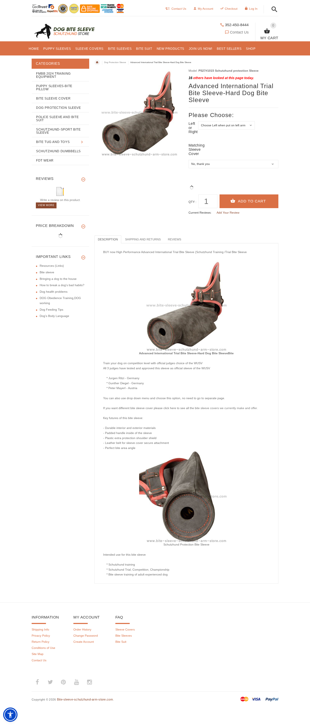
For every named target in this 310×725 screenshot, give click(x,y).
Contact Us (239, 32)
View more (46, 205)
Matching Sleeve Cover (193, 149)
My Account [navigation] (205, 8)
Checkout (231, 8)
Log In (253, 8)
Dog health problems (53, 291)
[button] (273, 10)
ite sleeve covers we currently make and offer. (227, 408)
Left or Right (193, 128)
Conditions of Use (43, 648)
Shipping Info (40, 629)
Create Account (83, 641)
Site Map (37, 654)
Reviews (174, 239)
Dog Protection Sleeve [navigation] (115, 62)
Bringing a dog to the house (58, 278)
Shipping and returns (143, 239)
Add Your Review (228, 212)
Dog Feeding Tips (51, 309)
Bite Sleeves (123, 635)
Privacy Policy (41, 635)
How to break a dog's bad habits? (62, 285)
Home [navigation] (97, 62)
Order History (82, 629)
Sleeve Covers (125, 629)
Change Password (85, 635)
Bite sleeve (47, 272)
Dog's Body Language (54, 316)
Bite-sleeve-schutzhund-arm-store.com (85, 699)
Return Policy (40, 641)
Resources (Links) (52, 265)
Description (108, 239)
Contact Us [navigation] (178, 8)
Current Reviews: (200, 212)
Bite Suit (120, 641)
